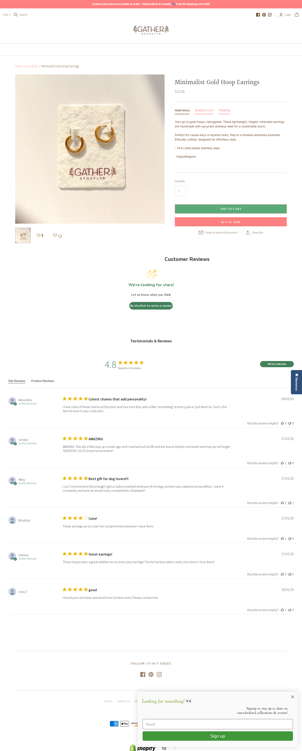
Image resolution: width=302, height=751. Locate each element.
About (169, 49)
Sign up (217, 736)
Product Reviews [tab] (42, 381)
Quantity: (180, 181)
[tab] (182, 111)
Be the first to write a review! (151, 306)
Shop (150, 49)
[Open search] (16, 15)
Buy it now (231, 222)
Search (23, 14)
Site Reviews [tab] (16, 381)
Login (288, 14)
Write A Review (277, 364)
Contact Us (123, 701)
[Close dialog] (292, 697)
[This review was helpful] (282, 423)
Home (131, 49)
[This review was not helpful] (289, 423)
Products (32, 66)
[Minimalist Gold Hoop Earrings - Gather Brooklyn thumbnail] (23, 235)
